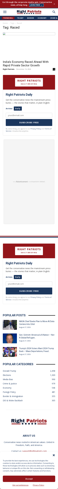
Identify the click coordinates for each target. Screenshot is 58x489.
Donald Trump (9, 371)
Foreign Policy (9, 392)
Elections (7, 375)
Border (30, 18)
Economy (42, 18)
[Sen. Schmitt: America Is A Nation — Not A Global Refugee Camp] (10, 338)
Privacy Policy (38, 485)
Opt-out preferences (20, 485)
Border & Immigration (13, 396)
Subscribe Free (29, 122)
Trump (20, 18)
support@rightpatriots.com (34, 451)
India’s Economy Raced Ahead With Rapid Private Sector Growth (26, 63)
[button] (53, 455)
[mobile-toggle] (4, 12)
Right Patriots (8, 69)
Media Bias (8, 379)
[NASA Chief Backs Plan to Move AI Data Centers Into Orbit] (10, 325)
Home (5, 23)
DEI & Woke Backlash (13, 400)
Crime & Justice (10, 383)
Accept (29, 478)
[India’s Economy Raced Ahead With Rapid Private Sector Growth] (29, 45)
